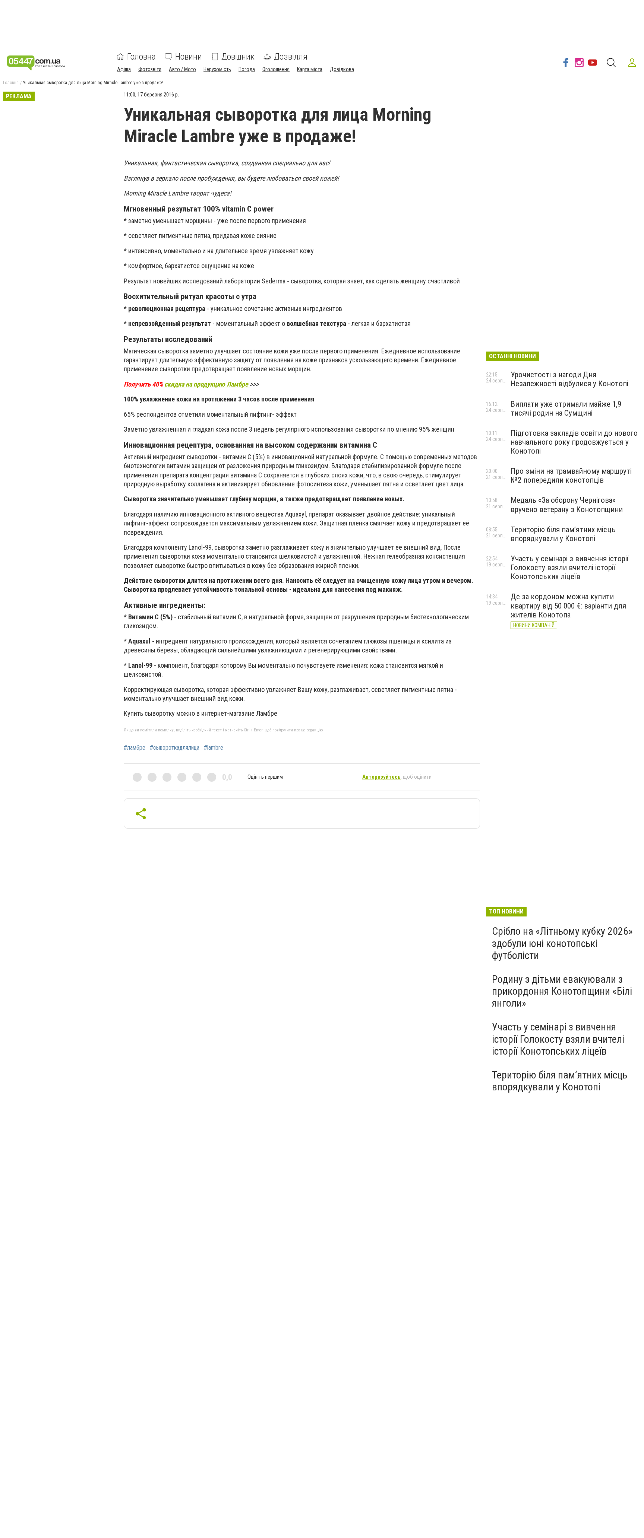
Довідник (238, 56)
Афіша (124, 69)
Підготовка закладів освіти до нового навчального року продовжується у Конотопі (574, 442)
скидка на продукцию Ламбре (207, 384)
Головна (141, 56)
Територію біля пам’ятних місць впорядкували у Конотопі (563, 534)
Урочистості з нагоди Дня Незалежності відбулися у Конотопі (569, 379)
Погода (247, 69)
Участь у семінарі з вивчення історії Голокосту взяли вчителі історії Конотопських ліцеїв (570, 567)
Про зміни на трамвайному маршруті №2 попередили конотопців (571, 475)
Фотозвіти (149, 69)
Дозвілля (290, 56)
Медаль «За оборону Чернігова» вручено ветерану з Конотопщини (567, 505)
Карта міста (309, 69)
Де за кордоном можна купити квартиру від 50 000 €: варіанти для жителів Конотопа (568, 605)
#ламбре (134, 747)
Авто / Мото (182, 69)
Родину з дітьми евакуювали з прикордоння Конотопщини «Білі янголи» (562, 991)
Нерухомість (217, 69)
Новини (188, 56)
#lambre (213, 747)
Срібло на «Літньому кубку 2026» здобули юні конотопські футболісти (562, 943)
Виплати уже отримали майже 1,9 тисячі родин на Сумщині (566, 408)
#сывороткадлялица (174, 747)
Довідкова (342, 69)
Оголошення (276, 69)
